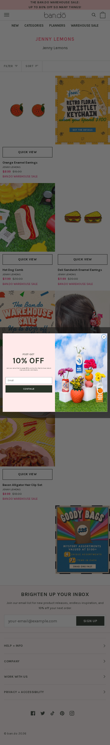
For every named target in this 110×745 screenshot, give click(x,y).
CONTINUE (28, 388)
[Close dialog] (104, 336)
